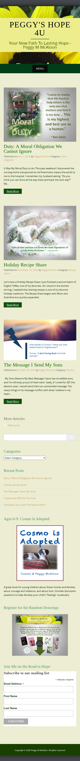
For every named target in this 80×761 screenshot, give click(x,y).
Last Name (10, 708)
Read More (13, 191)
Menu (40, 68)
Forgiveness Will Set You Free (20, 498)
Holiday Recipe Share (25, 264)
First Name (10, 696)
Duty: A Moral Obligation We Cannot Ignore (33, 149)
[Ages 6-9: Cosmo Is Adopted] (40, 553)
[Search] (71, 437)
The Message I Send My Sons (33, 365)
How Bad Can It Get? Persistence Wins (25, 504)
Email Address (14, 684)
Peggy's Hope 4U (40, 28)
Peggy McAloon (42, 156)
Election (70, 369)
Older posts (13, 425)
